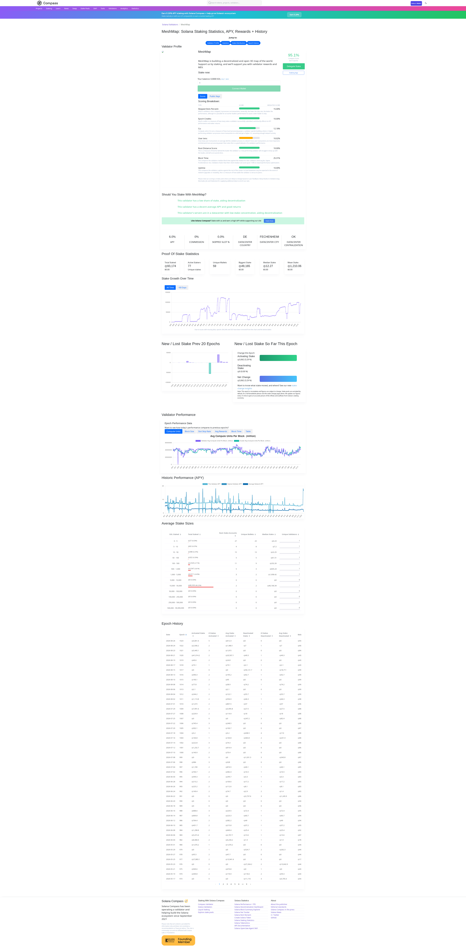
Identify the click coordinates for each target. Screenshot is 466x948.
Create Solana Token (242, 917)
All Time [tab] (170, 287)
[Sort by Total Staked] (200, 534)
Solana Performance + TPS (245, 904)
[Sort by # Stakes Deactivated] (272, 636)
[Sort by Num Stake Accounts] (235, 536)
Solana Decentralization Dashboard (248, 907)
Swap (74, 8)
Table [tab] (248, 431)
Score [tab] (202, 96)
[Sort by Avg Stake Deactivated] (290, 636)
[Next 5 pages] (243, 884)
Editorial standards (278, 907)
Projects (39, 8)
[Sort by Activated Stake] (193, 636)
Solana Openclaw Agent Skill (246, 928)
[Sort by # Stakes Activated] (218, 636)
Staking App (293, 73)
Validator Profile (213, 43)
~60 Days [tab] (182, 287)
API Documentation (242, 925)
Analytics (124, 8)
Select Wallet (416, 3)
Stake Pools (85, 8)
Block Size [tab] (189, 431)
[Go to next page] (250, 884)
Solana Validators (170, 24)
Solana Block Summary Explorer (247, 909)
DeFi (95, 8)
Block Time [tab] (236, 431)
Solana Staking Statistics (244, 920)
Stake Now (269, 221)
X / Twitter (275, 915)
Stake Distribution (238, 43)
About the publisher (279, 904)
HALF (223, 79)
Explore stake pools (206, 912)
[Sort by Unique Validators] (298, 534)
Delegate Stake (294, 66)
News (66, 8)
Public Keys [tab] (215, 96)
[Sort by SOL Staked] (180, 534)
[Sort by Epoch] (186, 635)
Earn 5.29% (294, 14)
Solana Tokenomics (242, 923)
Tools (103, 8)
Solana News (276, 912)
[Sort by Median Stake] (275, 534)
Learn (58, 8)
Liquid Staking (204, 909)
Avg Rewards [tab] (221, 431)
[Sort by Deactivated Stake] (249, 636)
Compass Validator (205, 904)
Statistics (135, 8)
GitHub (274, 917)
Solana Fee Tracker (242, 912)
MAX (227, 79)
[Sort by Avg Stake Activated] (235, 636)
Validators (113, 8)
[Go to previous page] (215, 884)
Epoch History (254, 43)
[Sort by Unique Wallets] (255, 534)
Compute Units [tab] (173, 431)
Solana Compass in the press (282, 909)
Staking (49, 8)
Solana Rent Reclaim (242, 915)
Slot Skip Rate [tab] (204, 431)
